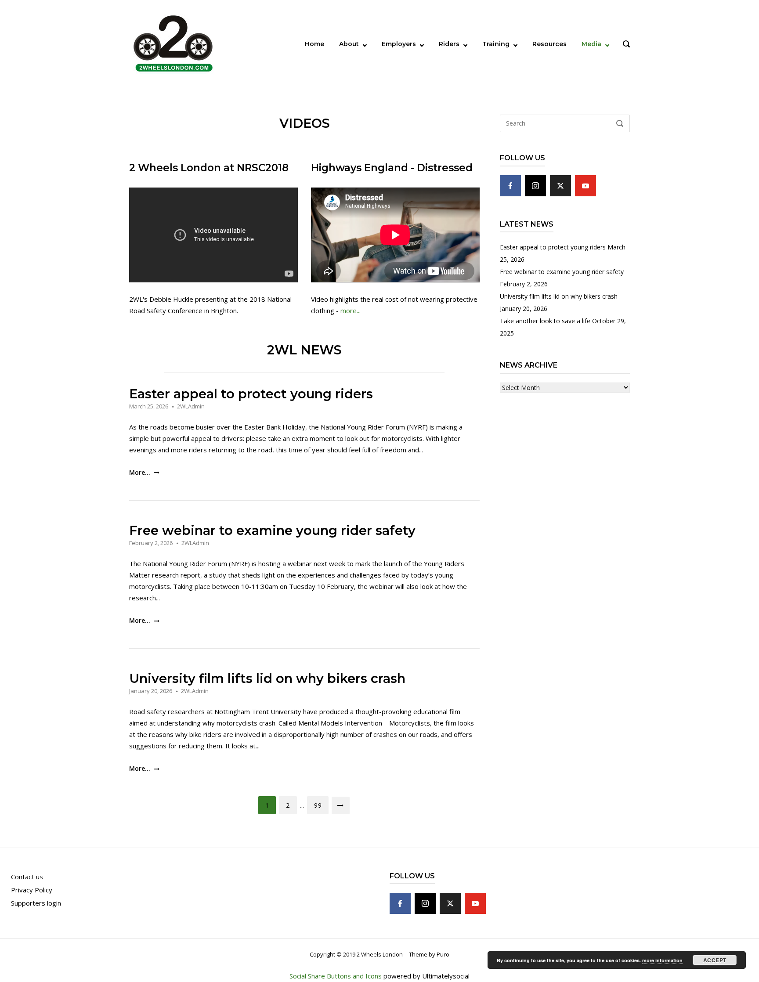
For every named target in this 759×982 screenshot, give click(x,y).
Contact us (27, 876)
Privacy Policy (31, 889)
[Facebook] (510, 185)
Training (496, 44)
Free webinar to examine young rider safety (272, 530)
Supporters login (36, 903)
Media (591, 44)
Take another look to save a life (545, 321)
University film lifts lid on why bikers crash (267, 678)
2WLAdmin (191, 406)
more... (350, 310)
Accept (714, 960)
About (349, 44)
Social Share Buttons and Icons (335, 975)
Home (314, 44)
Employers (399, 44)
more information (662, 960)
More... (140, 472)
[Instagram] (535, 185)
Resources (549, 44)
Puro (443, 954)
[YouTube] (585, 185)
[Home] (173, 43)
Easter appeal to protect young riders (251, 393)
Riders (449, 44)
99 (318, 805)
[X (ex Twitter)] (560, 185)
